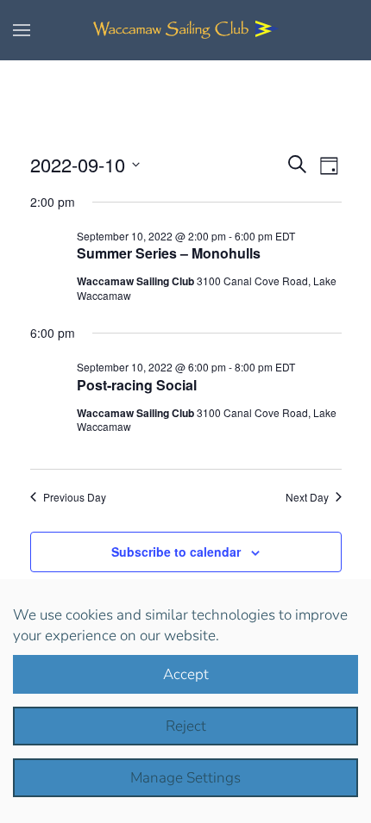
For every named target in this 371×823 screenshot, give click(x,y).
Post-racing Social (137, 385)
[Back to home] (185, 30)
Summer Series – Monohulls (169, 253)
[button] (21, 30)
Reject (186, 726)
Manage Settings (185, 778)
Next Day (307, 497)
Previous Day (74, 497)
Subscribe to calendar (176, 551)
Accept (186, 674)
